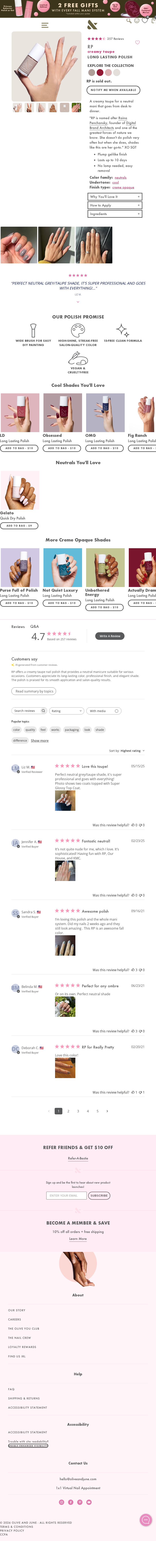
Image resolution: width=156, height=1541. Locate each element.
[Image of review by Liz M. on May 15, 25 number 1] (65, 800)
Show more (40, 740)
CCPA (4, 1534)
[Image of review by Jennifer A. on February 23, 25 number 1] (65, 871)
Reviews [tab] (18, 626)
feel (43, 730)
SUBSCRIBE (99, 1195)
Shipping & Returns (24, 1398)
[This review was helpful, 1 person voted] (133, 1092)
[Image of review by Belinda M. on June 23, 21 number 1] (65, 1006)
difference (20, 740)
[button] (19, 245)
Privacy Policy (12, 1530)
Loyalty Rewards (22, 1347)
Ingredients (98, 214)
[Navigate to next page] (107, 1111)
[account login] (137, 21)
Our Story (16, 1310)
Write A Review (110, 636)
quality (30, 730)
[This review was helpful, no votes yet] (133, 825)
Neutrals (121, 177)
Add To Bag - (21, 448)
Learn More (78, 1238)
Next (77, 108)
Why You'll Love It (103, 196)
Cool (115, 182)
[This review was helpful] (133, 970)
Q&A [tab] (34, 626)
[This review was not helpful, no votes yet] (140, 825)
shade (100, 730)
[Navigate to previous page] (49, 1111)
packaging (72, 730)
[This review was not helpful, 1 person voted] (140, 1092)
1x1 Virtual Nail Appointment (78, 1488)
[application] (146, 1520)
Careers (14, 1319)
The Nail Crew (19, 1337)
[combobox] (66, 710)
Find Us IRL (17, 1356)
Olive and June (24, 1522)
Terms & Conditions (16, 1526)
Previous (16, 108)
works (55, 730)
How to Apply (100, 205)
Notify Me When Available (113, 90)
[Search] (129, 23)
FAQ (11, 1389)
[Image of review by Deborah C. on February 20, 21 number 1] (65, 1068)
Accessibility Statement (27, 1407)
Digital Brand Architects (113, 125)
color (16, 730)
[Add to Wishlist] (137, 42)
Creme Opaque (123, 187)
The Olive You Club (23, 1328)
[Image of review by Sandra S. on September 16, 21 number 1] (65, 945)
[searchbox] (26, 711)
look (87, 730)
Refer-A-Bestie (78, 1158)
